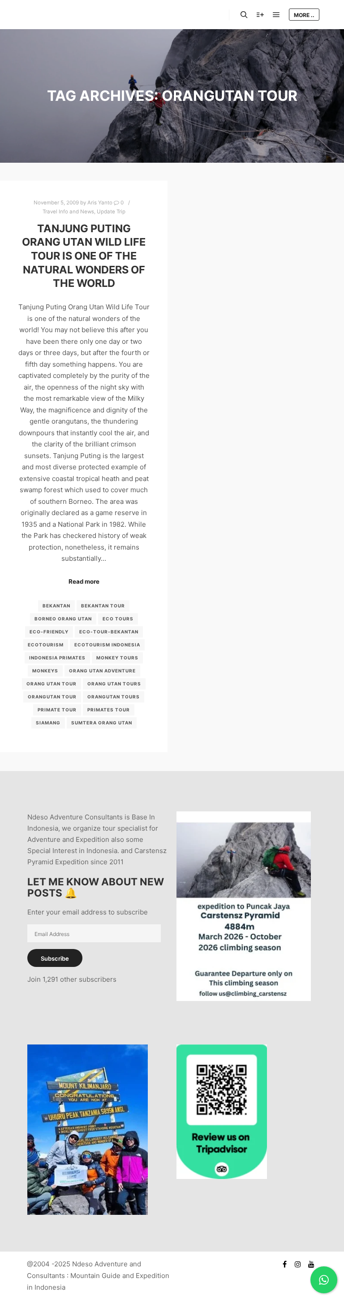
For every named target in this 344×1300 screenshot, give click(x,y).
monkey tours (117, 657)
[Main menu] (276, 15)
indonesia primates (57, 657)
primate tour (57, 709)
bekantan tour (103, 605)
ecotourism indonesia (107, 644)
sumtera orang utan (101, 722)
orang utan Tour (51, 683)
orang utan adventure (102, 670)
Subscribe (55, 958)
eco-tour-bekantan (108, 631)
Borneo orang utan (63, 618)
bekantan (56, 605)
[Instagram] (298, 1264)
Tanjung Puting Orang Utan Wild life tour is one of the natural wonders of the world (84, 256)
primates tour (108, 709)
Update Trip (111, 211)
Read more (84, 581)
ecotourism (46, 644)
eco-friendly (49, 631)
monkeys (45, 670)
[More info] (260, 15)
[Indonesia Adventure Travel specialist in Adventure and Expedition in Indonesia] (63, 14)
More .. (304, 15)
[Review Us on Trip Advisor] (221, 1176)
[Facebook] (284, 1264)
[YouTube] (311, 1264)
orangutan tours (113, 696)
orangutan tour (52, 696)
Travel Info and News (68, 211)
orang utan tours (114, 683)
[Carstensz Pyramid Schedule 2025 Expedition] (243, 998)
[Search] (244, 15)
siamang (48, 722)
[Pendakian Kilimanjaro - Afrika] (87, 1212)
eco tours (118, 618)
